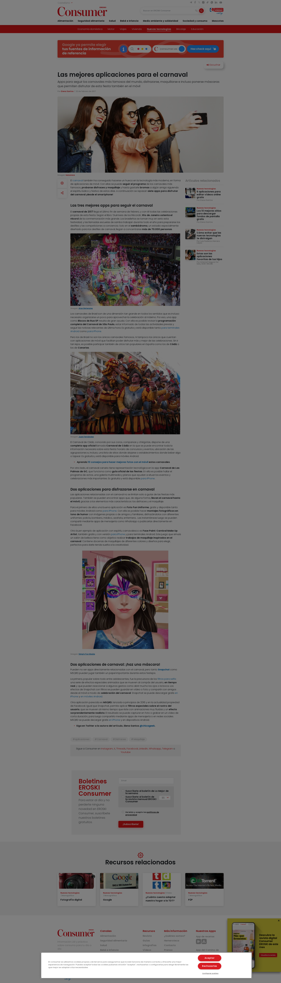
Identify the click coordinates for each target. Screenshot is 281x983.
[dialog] (146, 965)
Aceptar (209, 957)
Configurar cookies (210, 973)
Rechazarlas (209, 966)
